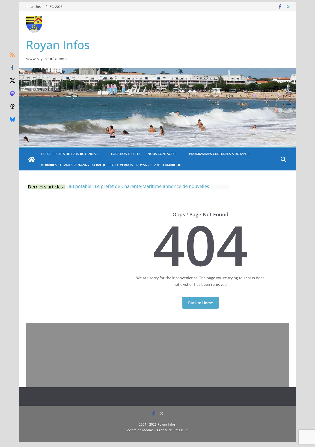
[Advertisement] (157, 355)
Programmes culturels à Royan (217, 154)
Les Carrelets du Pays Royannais (69, 154)
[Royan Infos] (157, 71)
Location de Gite (125, 154)
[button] (101, 154)
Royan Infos (58, 45)
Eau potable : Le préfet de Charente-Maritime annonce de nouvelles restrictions (137, 184)
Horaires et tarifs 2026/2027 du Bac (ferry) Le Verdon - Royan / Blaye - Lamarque (111, 165)
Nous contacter (162, 154)
